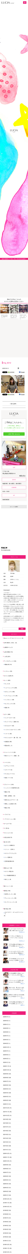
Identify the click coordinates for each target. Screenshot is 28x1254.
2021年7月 (6, 1127)
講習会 (5, 890)
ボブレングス (8, 691)
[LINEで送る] (11, 372)
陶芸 (6, 808)
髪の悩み (6, 909)
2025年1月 (6, 1024)
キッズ (6, 684)
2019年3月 (6, 1233)
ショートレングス (9, 688)
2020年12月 (6, 1153)
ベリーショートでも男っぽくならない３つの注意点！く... (16, 981)
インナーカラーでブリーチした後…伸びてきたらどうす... (16, 929)
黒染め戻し (7, 745)
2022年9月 (6, 1074)
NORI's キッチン (9, 894)
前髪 (6, 707)
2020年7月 (6, 1172)
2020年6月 (6, 1176)
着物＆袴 (7, 664)
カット (5, 680)
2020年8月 (6, 1168)
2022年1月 (6, 1104)
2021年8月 (6, 1123)
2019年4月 (6, 1229)
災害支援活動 (8, 861)
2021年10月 (6, 1115)
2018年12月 (6, 1244)
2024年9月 (6, 1028)
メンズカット (8, 699)
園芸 (6, 792)
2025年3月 (6, 1020)
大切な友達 (7, 837)
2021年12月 (6, 1108)
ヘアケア (6, 814)
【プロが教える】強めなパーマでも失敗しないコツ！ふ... (16, 945)
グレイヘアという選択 (10, 721)
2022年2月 (6, 1100)
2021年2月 (6, 1146)
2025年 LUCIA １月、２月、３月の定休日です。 (23, 317)
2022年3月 (6, 1096)
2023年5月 (6, 1054)
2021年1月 (6, 1149)
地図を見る (22, 476)
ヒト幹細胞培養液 (9, 875)
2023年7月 (6, 1051)
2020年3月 (6, 1187)
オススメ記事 (7, 676)
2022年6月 (6, 1085)
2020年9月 (6, 1165)
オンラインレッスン (10, 902)
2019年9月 (6, 1210)
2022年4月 (6, 1093)
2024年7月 (6, 1036)
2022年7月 (6, 1081)
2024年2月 (6, 1043)
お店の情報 (7, 652)
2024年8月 (6, 1032)
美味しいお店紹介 (9, 804)
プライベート (7, 784)
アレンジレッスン (9, 898)
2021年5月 (6, 1134)
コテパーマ (7, 770)
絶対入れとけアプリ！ (10, 800)
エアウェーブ (8, 766)
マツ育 (5, 828)
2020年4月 (6, 1183)
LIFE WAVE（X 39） (9, 642)
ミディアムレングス (10, 695)
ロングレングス (9, 703)
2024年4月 (6, 1039)
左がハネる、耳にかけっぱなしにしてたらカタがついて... (16, 988)
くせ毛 (5, 656)
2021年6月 (6, 1130)
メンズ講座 (7, 857)
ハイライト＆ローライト (11, 729)
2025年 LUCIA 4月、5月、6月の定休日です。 (14, 316)
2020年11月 (6, 1157)
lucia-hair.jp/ (6, 499)
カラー (5, 714)
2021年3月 (6, 1142)
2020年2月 (6, 1191)
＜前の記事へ (13, 404)
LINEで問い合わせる (14, 434)
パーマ (5, 762)
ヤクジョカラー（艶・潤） (12, 737)
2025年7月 (6, 1017)
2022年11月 (6, 1066)
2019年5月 (6, 1225)
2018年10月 (6, 1252)
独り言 (5, 842)
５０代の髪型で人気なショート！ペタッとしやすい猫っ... (16, 974)
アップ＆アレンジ (8, 661)
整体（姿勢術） (9, 796)
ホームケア (7, 823)
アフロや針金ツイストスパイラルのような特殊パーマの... (16, 959)
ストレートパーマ (8, 752)
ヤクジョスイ (7, 833)
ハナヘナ (7, 733)
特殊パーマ (7, 777)
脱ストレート (7, 886)
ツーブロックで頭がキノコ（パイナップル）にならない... (16, 937)
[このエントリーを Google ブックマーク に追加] (19, 372)
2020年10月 (6, 1161)
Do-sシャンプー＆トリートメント (13, 638)
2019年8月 (6, 1214)
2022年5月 (6, 1089)
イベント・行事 (9, 849)
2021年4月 (6, 1138)
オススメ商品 (8, 871)
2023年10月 (6, 1047)
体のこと (7, 879)
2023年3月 (6, 1058)
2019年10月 (6, 1206)
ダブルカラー (8, 725)
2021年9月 (6, 1119)
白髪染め (7, 741)
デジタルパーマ (9, 774)
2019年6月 (6, 1221)
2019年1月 (6, 1240)
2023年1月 (6, 1062)
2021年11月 (6, 1111)
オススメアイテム (9, 853)
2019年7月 (6, 1218)
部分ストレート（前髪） (11, 755)
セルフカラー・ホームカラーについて (14, 913)
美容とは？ (7, 868)
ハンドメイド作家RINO (11, 788)
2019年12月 (6, 1199)
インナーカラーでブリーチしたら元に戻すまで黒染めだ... (16, 952)
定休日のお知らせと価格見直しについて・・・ (4, 316)
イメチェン (7, 671)
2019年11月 (6, 1202)
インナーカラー (9, 718)
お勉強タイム (7, 647)
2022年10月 (6, 1070)
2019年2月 (6, 1237)
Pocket (22, 372)
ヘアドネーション (8, 819)
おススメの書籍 (9, 845)
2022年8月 (6, 1077)
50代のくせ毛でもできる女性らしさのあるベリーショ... (16, 995)
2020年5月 (6, 1180)
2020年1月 (6, 1195)
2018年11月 (6, 1248)
